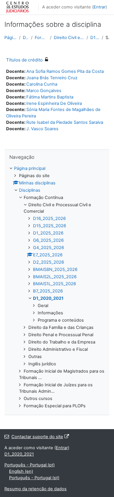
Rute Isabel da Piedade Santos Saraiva (64, 122)
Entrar (100, 7)
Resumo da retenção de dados (35, 488)
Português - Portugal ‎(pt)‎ (29, 465)
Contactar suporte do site (37, 436)
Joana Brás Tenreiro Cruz (51, 77)
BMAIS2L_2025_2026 (55, 276)
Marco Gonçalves (43, 90)
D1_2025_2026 (48, 233)
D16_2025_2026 (49, 218)
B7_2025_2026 (48, 291)
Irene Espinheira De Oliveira (54, 103)
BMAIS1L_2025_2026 (54, 283)
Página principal (10, 37)
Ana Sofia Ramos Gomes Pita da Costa (65, 71)
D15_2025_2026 (49, 225)
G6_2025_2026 (48, 240)
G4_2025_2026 (48, 247)
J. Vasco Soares (42, 128)
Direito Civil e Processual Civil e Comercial (69, 37)
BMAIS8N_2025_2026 (55, 269)
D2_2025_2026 (48, 262)
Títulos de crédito (24, 60)
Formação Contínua (41, 37)
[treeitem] (57, 287)
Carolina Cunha (41, 84)
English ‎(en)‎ (21, 471)
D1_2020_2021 (94, 37)
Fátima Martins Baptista (49, 97)
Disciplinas (26, 37)
